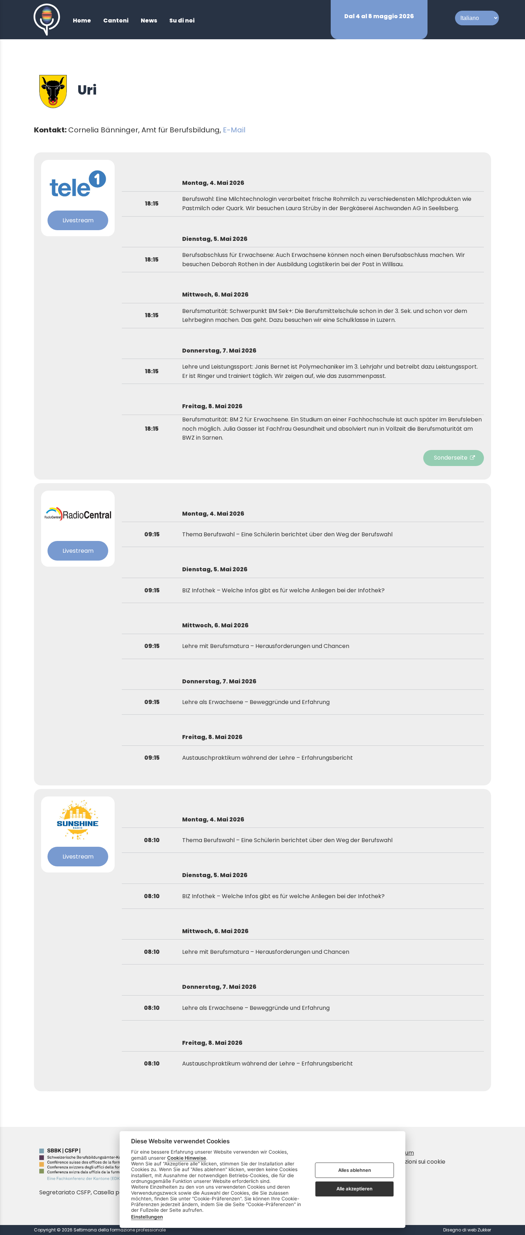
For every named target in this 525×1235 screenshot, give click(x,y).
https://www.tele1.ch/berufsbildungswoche (455, 458)
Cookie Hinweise (186, 1158)
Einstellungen (147, 1217)
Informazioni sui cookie (413, 1162)
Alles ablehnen (354, 1170)
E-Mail (234, 130)
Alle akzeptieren (354, 1188)
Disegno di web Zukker (467, 1230)
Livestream (78, 220)
